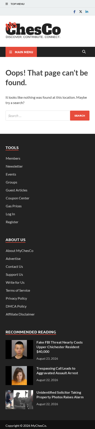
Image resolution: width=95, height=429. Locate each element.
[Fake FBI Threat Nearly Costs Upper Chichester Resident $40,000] (19, 342)
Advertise (13, 258)
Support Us (14, 274)
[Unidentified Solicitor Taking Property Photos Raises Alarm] (19, 393)
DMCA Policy (16, 306)
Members (13, 158)
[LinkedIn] (86, 11)
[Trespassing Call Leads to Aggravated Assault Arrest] (19, 369)
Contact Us (14, 266)
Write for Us (15, 282)
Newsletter (14, 166)
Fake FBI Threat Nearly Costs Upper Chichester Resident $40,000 (59, 346)
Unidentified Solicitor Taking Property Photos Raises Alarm (60, 394)
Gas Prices (14, 206)
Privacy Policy (16, 298)
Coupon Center (17, 198)
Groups (11, 182)
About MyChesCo (19, 250)
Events (11, 174)
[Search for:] (47, 116)
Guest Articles (16, 190)
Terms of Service (18, 290)
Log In (10, 214)
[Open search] (84, 52)
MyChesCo (38, 425)
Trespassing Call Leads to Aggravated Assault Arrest (57, 370)
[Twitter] (80, 11)
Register (12, 222)
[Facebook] (74, 11)
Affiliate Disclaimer (20, 314)
